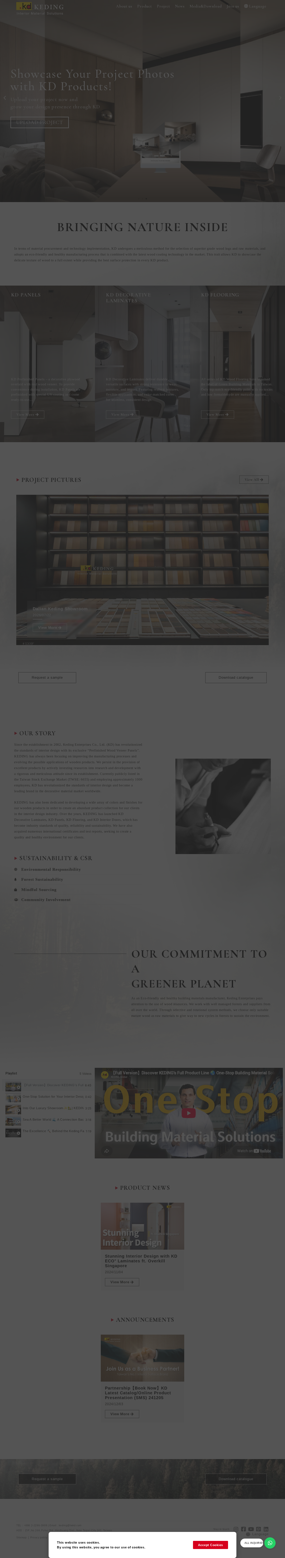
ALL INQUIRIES (254, 1543)
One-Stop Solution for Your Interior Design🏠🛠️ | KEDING (53, 1096)
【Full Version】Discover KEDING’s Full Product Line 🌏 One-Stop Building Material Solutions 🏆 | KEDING (53, 1085)
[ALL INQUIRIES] (269, 1542)
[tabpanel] (189, 1113)
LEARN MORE (34, 122)
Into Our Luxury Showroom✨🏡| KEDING (53, 1108)
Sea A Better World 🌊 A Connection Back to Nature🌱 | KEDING (53, 1119)
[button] (124, 6)
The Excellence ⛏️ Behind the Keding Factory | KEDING (53, 1131)
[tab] (48, 1085)
